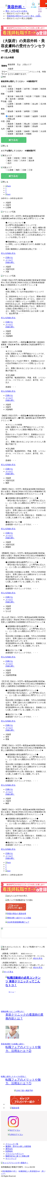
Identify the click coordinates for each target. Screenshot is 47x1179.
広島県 (35, 124)
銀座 (9, 158)
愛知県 (10, 111)
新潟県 (18, 104)
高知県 (35, 126)
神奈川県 (19, 96)
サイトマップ (10, 1158)
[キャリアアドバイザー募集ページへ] (23, 1163)
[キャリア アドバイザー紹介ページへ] (23, 907)
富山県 (35, 104)
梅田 (18, 170)
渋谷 (16, 161)
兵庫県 (18, 116)
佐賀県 (18, 131)
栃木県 (13, 99)
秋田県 (43, 89)
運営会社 (9, 1149)
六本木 (23, 161)
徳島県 (10, 126)
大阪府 (10, 116)
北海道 (10, 89)
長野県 (27, 104)
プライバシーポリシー (14, 1154)
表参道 (17, 158)
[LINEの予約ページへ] (23, 1090)
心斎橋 (10, 170)
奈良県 (43, 116)
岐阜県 (18, 111)
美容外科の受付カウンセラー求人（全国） (24, 16)
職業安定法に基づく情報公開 (17, 1156)
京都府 (27, 116)
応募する (9, 258)
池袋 (30, 158)
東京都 (10, 96)
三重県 (35, 111)
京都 (24, 170)
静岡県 (27, 111)
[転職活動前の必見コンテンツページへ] (23, 981)
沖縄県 (28, 134)
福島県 (18, 91)
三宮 (30, 170)
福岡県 (10, 131)
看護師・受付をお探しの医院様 (18, 1146)
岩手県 (27, 89)
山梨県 (10, 104)
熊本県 (35, 131)
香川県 (18, 126)
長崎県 (27, 131)
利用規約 (9, 1151)
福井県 (10, 106)
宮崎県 (10, 134)
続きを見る (37, 958)
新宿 (24, 158)
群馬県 (21, 99)
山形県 (10, 91)
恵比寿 (31, 161)
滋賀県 (35, 116)
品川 (9, 163)
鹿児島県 (19, 134)
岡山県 (27, 124)
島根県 (18, 124)
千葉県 (37, 96)
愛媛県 (27, 126)
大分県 (43, 131)
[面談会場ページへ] (23, 913)
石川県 (43, 104)
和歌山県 (11, 119)
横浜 (9, 161)
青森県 (18, 89)
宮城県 (35, 89)
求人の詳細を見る (8, 253)
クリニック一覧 (11, 1144)
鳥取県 (10, 124)
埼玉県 (28, 96)
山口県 (43, 124)
